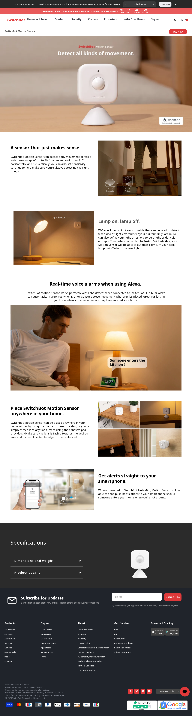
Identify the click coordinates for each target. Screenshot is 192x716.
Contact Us (46, 634)
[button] (158, 632)
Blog (116, 629)
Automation (9, 638)
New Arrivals (10, 652)
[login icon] (181, 20)
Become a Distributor (123, 643)
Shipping (82, 634)
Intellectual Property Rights (90, 661)
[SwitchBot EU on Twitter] (136, 691)
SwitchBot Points (85, 629)
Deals (7, 656)
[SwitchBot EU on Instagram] (143, 691)
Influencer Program (123, 652)
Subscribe (173, 597)
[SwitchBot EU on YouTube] (149, 691)
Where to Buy (47, 652)
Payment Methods (86, 652)
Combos (8, 647)
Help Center (46, 629)
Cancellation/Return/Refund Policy (93, 647)
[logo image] (15, 20)
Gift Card (8, 661)
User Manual (46, 638)
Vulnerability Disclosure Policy (91, 656)
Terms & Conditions (87, 665)
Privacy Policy (84, 643)
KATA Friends (131, 19)
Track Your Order (48, 643)
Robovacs (8, 634)
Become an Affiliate (123, 647)
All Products (9, 629)
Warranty (82, 638)
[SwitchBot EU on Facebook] (130, 691)
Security (8, 643)
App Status (46, 647)
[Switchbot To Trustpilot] (142, 705)
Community (119, 638)
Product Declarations (87, 670)
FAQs (43, 656)
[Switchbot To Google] (173, 705)
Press (117, 634)
